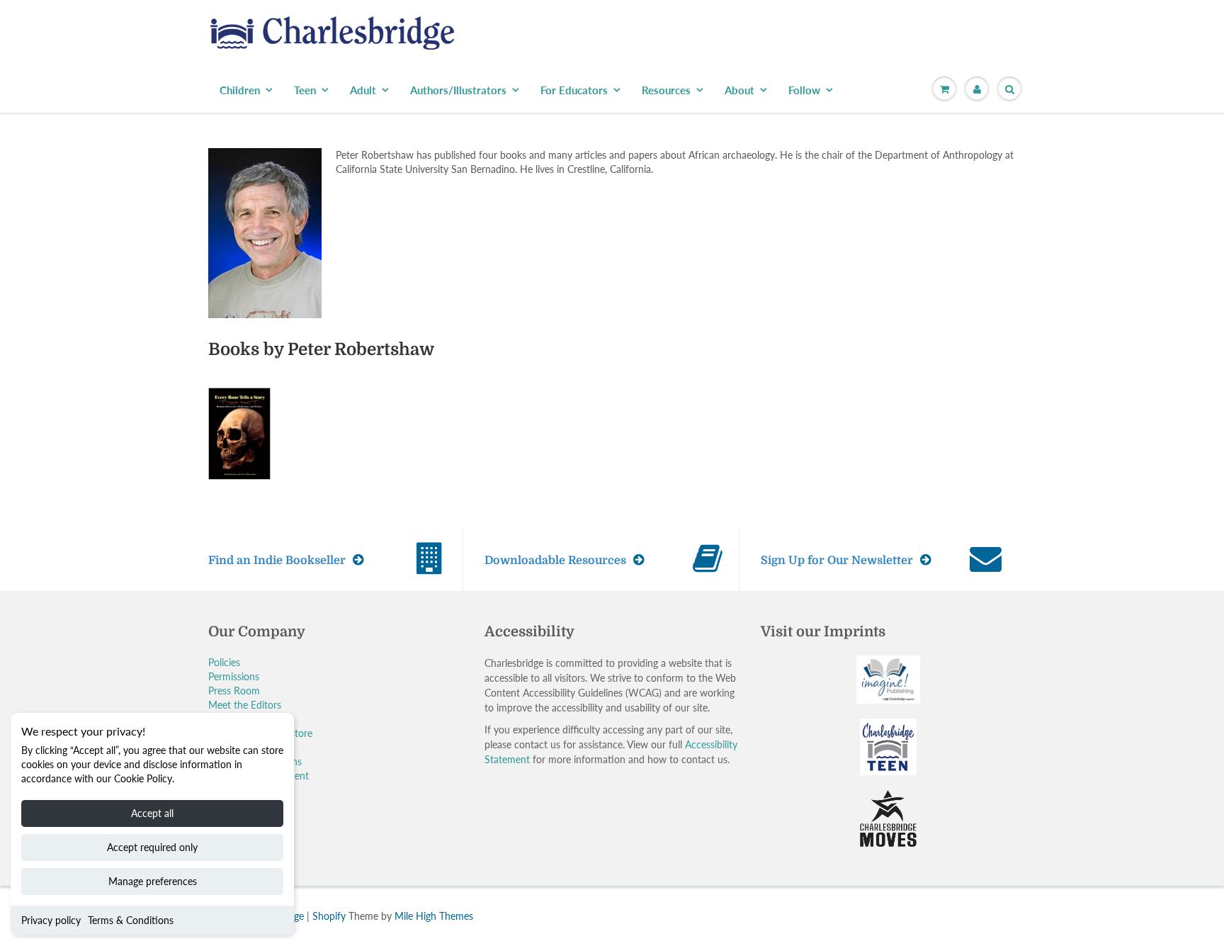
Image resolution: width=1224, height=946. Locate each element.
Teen (305, 90)
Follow (804, 90)
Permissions (233, 676)
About (739, 90)
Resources (666, 90)
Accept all (152, 813)
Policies (224, 662)
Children (240, 90)
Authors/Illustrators (458, 90)
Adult (363, 90)
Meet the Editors (244, 705)
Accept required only (152, 847)
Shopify (329, 916)
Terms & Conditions (131, 920)
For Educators (574, 90)
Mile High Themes (434, 916)
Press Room (234, 691)
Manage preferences (152, 881)
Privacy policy (51, 920)
